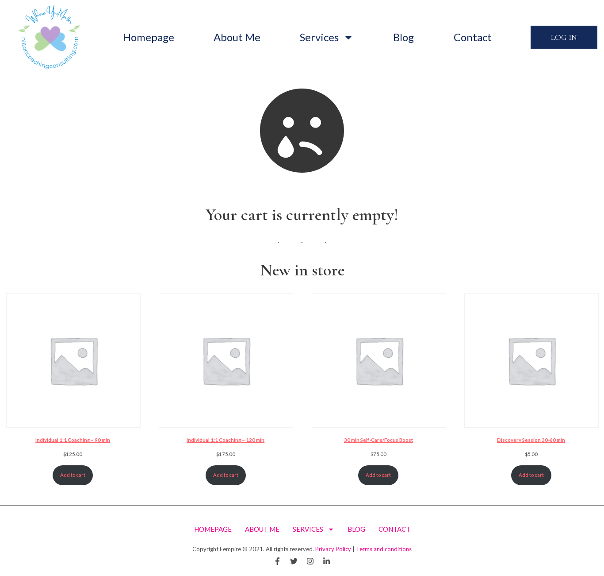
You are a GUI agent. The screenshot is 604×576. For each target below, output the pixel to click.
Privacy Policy (333, 549)
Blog (403, 37)
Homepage (148, 37)
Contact (473, 37)
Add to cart (72, 475)
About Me (237, 37)
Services (319, 37)
